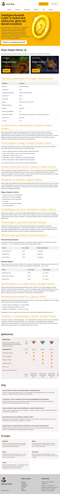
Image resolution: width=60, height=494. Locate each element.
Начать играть (43, 3)
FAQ (44, 9)
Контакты (36, 9)
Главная (9, 9)
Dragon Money (6, 484)
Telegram (51, 9)
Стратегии (17, 9)
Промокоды (27, 9)
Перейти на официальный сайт (14, 42)
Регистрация (54, 3)
